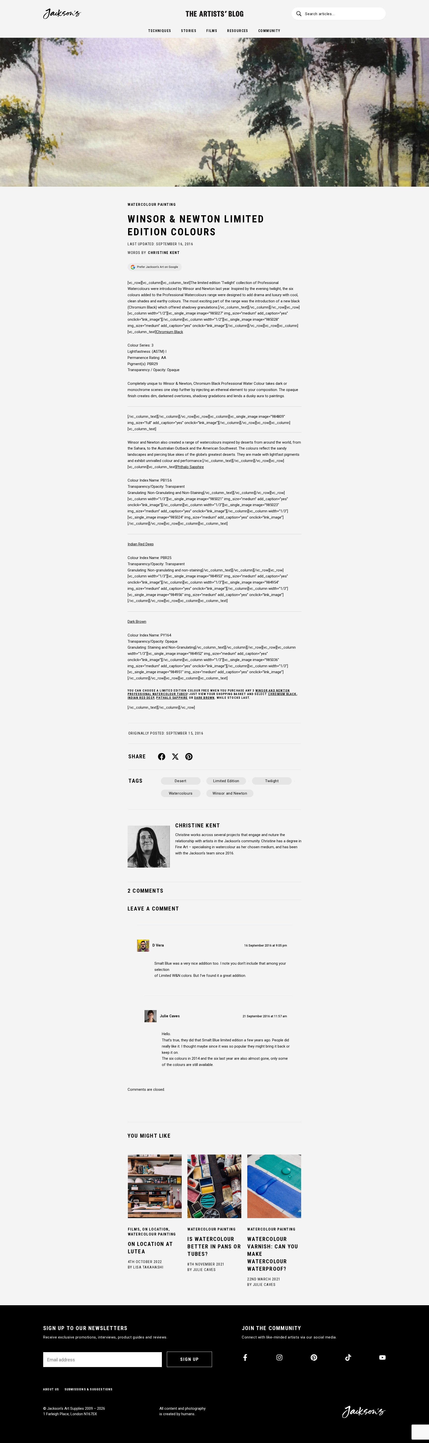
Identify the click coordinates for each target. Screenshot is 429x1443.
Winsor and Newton (230, 793)
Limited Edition (226, 781)
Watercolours (181, 793)
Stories (188, 31)
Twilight (272, 781)
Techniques (159, 31)
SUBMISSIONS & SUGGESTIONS (89, 1389)
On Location (155, 1229)
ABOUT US (51, 1389)
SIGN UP (189, 1359)
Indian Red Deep (141, 698)
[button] (161, 756)
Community (269, 31)
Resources (237, 31)
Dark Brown (204, 698)
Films (211, 31)
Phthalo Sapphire (172, 698)
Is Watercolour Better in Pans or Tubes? (214, 1246)
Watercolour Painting (152, 204)
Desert (180, 781)
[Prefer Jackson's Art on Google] (155, 267)
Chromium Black (282, 694)
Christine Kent (164, 252)
